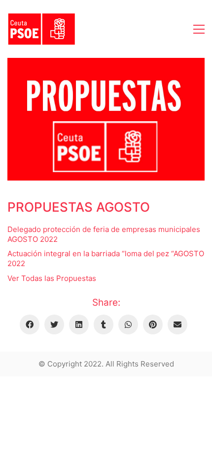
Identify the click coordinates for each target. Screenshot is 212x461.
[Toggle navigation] (199, 29)
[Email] (177, 324)
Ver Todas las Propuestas (51, 278)
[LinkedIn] (79, 324)
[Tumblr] (103, 324)
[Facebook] (29, 324)
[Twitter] (54, 324)
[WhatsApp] (128, 324)
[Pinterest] (153, 324)
